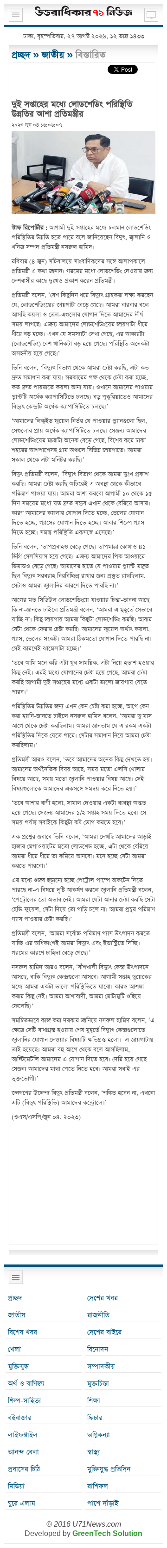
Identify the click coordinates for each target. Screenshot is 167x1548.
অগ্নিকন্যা (98, 1435)
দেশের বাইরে (104, 1332)
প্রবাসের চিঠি (24, 1469)
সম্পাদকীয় (101, 1366)
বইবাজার (20, 1418)
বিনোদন (97, 1349)
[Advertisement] (83, 1184)
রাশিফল (97, 1486)
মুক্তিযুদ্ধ (18, 1366)
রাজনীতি (98, 1315)
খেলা (14, 1349)
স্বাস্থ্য (93, 1452)
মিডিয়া (16, 1486)
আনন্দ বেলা (23, 1452)
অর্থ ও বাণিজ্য (26, 1383)
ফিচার (95, 1418)
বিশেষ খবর (22, 1332)
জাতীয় (53, 55)
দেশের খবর (102, 1298)
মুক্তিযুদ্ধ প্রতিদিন (108, 1469)
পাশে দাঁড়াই (102, 1503)
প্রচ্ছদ (21, 55)
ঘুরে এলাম (21, 1503)
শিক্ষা (93, 1401)
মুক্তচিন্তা (98, 1383)
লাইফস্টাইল (23, 1435)
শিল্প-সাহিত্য (24, 1401)
